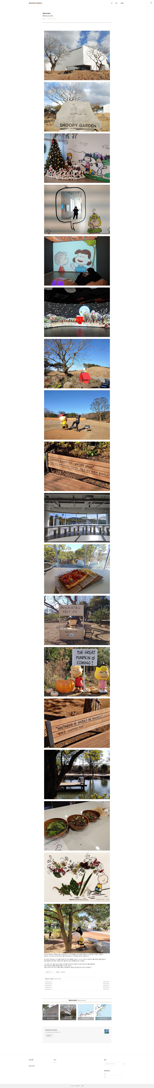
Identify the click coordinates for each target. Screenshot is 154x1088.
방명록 (122, 3)
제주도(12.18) (48, 985)
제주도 (51, 978)
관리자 (82, 1085)
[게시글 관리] (52, 972)
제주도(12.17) (48, 987)
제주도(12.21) (48, 981)
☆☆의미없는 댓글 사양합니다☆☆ (53, 1032)
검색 (123, 1063)
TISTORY (77, 1085)
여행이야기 (47, 978)
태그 (116, 3)
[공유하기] (50, 972)
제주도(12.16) (48, 989)
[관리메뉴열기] (151, 3)
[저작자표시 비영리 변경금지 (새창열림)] (63, 972)
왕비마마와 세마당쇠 (35, 3)
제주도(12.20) (48, 983)
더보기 (55, 1062)
